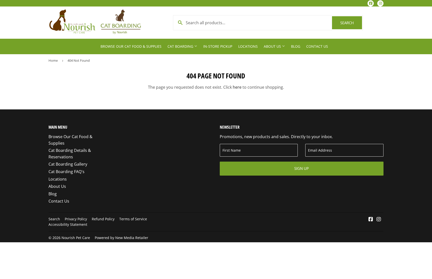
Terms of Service (133, 219)
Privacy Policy (76, 219)
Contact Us (317, 46)
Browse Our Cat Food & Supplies (131, 46)
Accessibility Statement (67, 224)
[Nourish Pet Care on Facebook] (370, 219)
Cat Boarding (181, 46)
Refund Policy (103, 219)
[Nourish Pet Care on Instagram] (378, 219)
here (237, 87)
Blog (295, 46)
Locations (248, 46)
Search (351, 22)
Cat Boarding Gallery (67, 164)
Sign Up (301, 168)
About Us (273, 46)
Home (53, 60)
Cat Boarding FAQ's (66, 171)
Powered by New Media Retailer (121, 237)
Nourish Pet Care (76, 237)
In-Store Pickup (217, 46)
